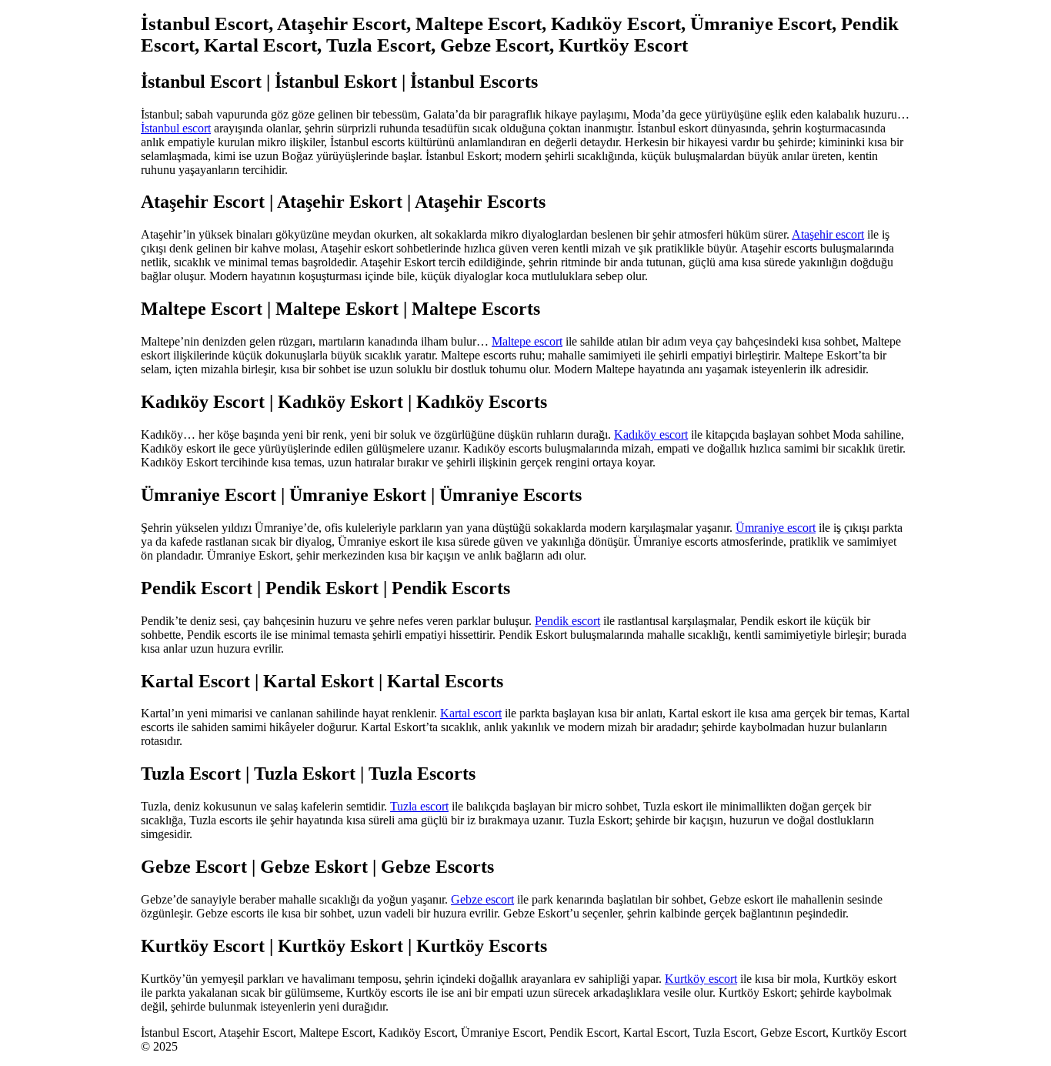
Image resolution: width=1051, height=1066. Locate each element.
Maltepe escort (527, 341)
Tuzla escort (419, 806)
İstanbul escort (176, 128)
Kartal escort (471, 713)
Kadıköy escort (651, 434)
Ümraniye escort (776, 527)
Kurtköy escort (701, 978)
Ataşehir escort (828, 234)
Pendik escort (567, 620)
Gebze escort (482, 899)
